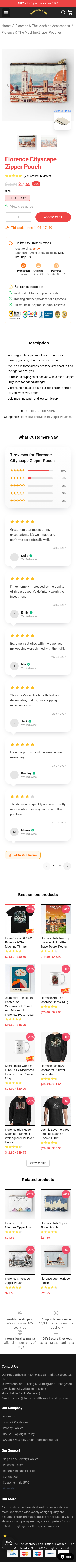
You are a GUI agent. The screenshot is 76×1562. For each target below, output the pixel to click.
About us (9, 1416)
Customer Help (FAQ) (17, 1482)
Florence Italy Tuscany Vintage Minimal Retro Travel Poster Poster (55, 942)
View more (38, 1163)
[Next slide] (67, 84)
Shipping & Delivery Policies (20, 1459)
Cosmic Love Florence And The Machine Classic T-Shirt (55, 1134)
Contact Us (10, 1476)
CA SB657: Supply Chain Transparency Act (30, 1439)
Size (8, 191)
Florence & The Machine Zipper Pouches (32, 33)
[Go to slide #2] (49, 142)
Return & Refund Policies (19, 1470)
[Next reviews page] (67, 866)
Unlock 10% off (8, 1543)
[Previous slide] (8, 84)
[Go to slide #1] (27, 142)
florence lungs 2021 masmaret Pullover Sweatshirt (54, 1070)
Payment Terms (13, 1465)
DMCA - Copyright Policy (19, 1434)
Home (6, 26)
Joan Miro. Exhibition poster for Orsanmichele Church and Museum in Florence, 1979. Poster (19, 1006)
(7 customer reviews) (37, 176)
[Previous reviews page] (46, 866)
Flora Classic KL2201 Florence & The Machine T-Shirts (19, 942)
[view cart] (70, 12)
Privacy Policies (13, 1428)
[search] (63, 12)
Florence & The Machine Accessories (42, 26)
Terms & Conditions (15, 1422)
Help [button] (68, 1556)
